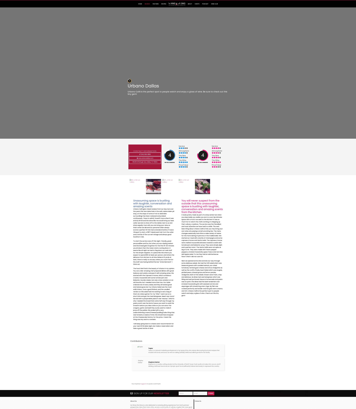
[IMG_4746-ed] (137, 182)
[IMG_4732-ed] (202, 194)
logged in (143, 384)
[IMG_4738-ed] (169, 182)
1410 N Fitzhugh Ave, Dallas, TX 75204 (145, 162)
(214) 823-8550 (145, 154)
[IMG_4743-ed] (153, 194)
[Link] (177, 4)
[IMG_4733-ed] (186, 182)
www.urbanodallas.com (145, 158)
